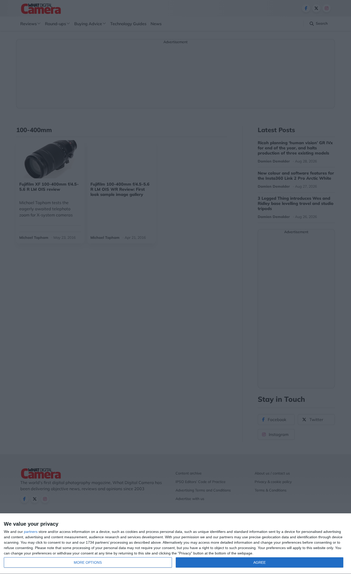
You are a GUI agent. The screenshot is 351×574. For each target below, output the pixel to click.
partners (31, 531)
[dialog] (175, 544)
